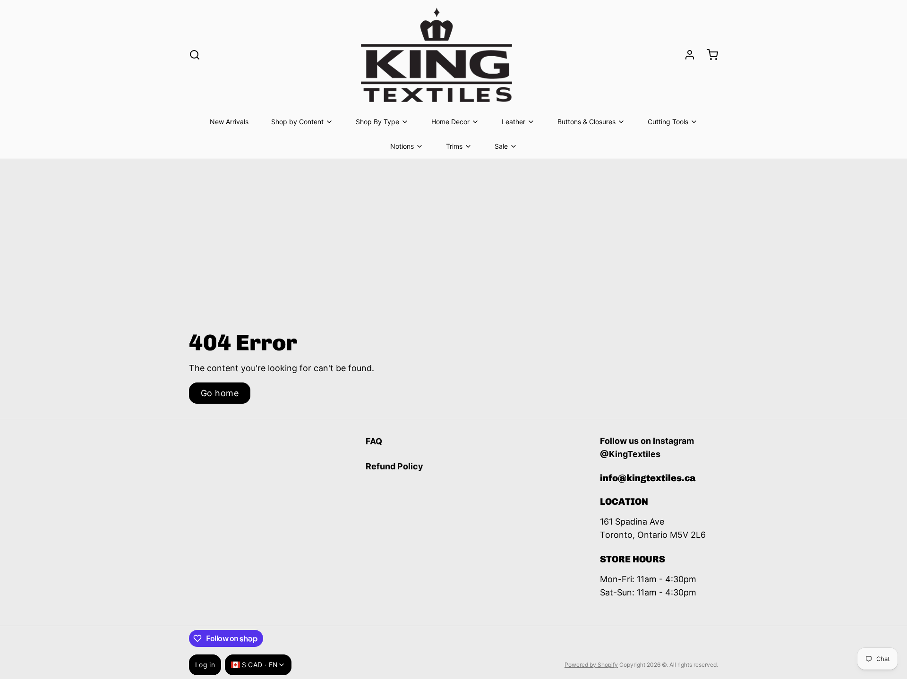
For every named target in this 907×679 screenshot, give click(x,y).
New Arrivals (229, 122)
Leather (513, 122)
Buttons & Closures (586, 122)
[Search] (194, 54)
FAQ (374, 441)
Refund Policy (394, 466)
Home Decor (450, 122)
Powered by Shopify (591, 664)
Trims (454, 146)
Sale (501, 146)
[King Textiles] (436, 55)
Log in (205, 665)
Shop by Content (297, 122)
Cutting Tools (668, 122)
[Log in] (685, 54)
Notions (402, 146)
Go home (220, 393)
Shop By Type (377, 122)
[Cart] (708, 54)
